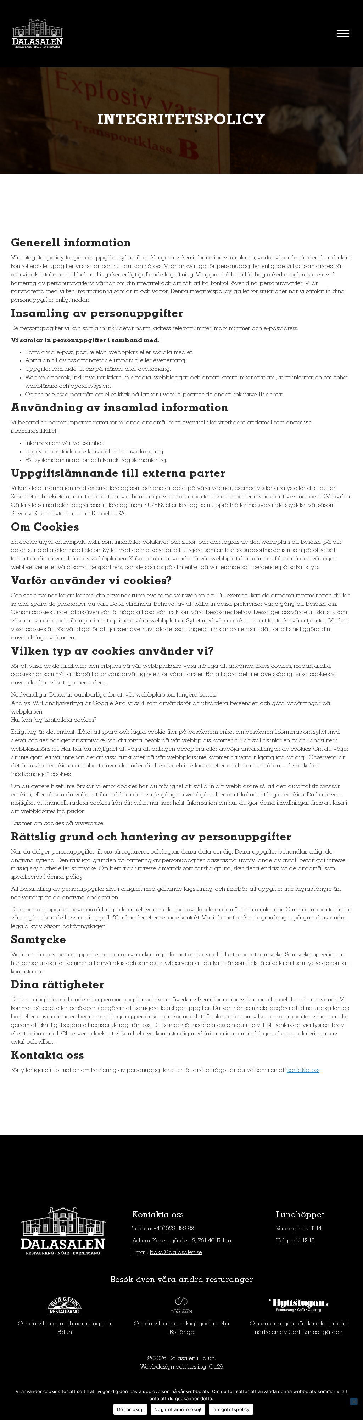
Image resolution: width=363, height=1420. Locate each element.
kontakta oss (303, 1070)
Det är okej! (130, 1409)
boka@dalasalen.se (176, 1253)
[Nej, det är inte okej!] (354, 1401)
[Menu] (343, 34)
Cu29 (216, 1367)
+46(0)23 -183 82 (174, 1229)
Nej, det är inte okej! (178, 1409)
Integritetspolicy (231, 1409)
